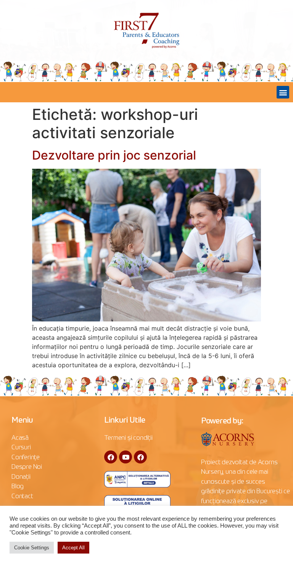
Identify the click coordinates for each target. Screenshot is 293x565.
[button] (283, 92)
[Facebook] (110, 456)
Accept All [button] (73, 547)
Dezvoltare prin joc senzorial (114, 155)
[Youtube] (125, 456)
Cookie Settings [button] (31, 547)
